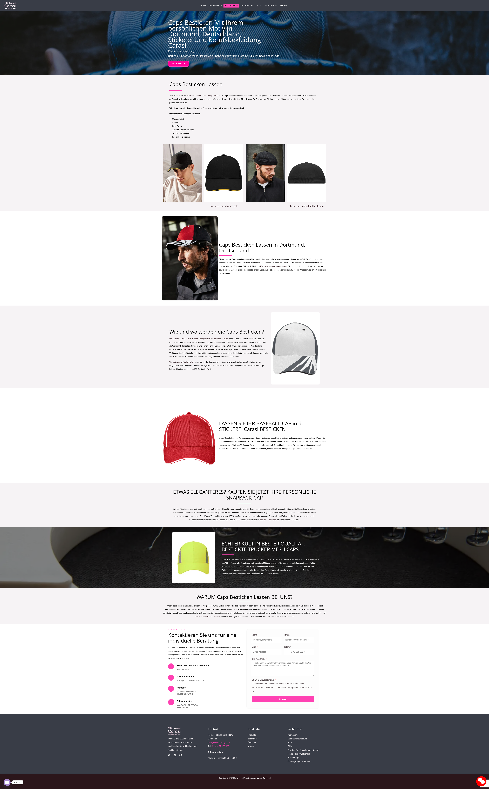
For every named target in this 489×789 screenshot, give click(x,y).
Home (203, 6)
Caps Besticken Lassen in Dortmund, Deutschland (262, 247)
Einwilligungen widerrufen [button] (299, 761)
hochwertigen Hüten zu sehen (207, 616)
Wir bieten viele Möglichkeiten (181, 362)
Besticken (230, 6)
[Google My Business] (169, 755)
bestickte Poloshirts (267, 520)
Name (255, 635)
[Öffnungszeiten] (171, 702)
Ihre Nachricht (259, 659)
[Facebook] (175, 755)
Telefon (287, 647)
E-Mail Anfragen (185, 676)
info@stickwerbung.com (219, 742)
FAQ (290, 746)
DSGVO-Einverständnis (264, 680)
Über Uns (269, 6)
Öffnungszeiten (185, 701)
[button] (220, 6)
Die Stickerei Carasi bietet (180, 339)
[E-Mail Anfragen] (171, 678)
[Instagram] (180, 755)
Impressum (292, 735)
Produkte (214, 6)
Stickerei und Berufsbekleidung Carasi (202, 96)
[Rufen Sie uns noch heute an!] (171, 666)
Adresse (181, 687)
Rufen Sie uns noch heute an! (193, 665)
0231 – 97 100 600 (220, 746)
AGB (290, 742)
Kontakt (284, 6)
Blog (259, 6)
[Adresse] (171, 689)
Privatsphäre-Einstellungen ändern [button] (303, 750)
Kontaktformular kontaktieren (273, 266)
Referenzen (247, 6)
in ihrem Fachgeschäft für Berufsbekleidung (210, 339)
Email (255, 647)
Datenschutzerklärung (297, 739)
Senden (283, 699)
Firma (286, 635)
